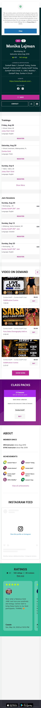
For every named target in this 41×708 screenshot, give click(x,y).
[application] (20, 354)
